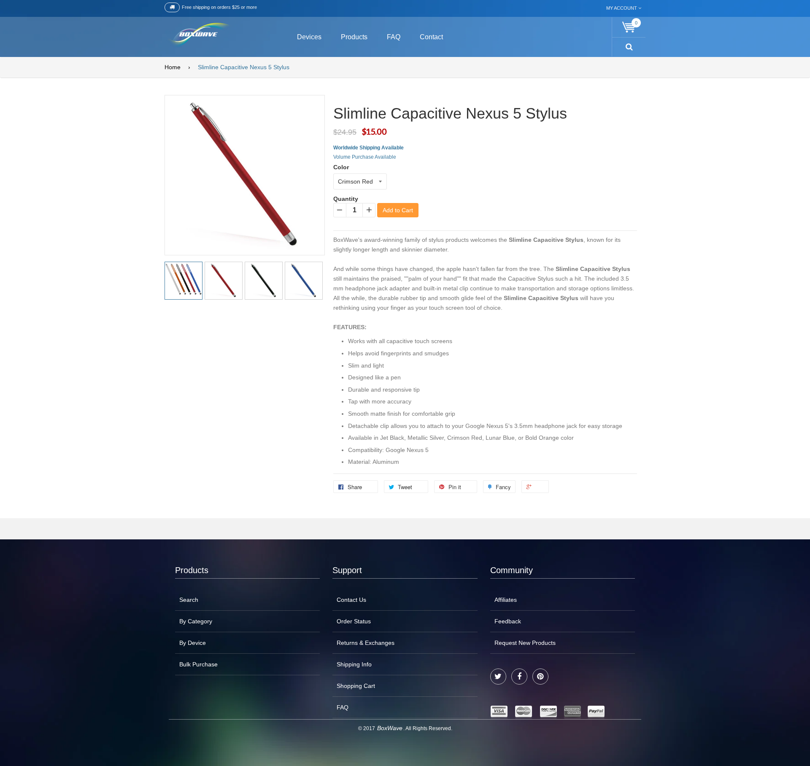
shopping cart (356, 685)
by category (195, 621)
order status (354, 621)
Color (341, 167)
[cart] (629, 27)
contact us (351, 599)
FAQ (342, 707)
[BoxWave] (198, 35)
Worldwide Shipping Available (368, 148)
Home (173, 67)
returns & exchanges (365, 642)
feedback (507, 621)
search (188, 599)
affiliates (505, 599)
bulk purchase (198, 664)
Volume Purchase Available (364, 157)
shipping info (354, 664)
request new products (525, 642)
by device (192, 642)
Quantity (345, 198)
